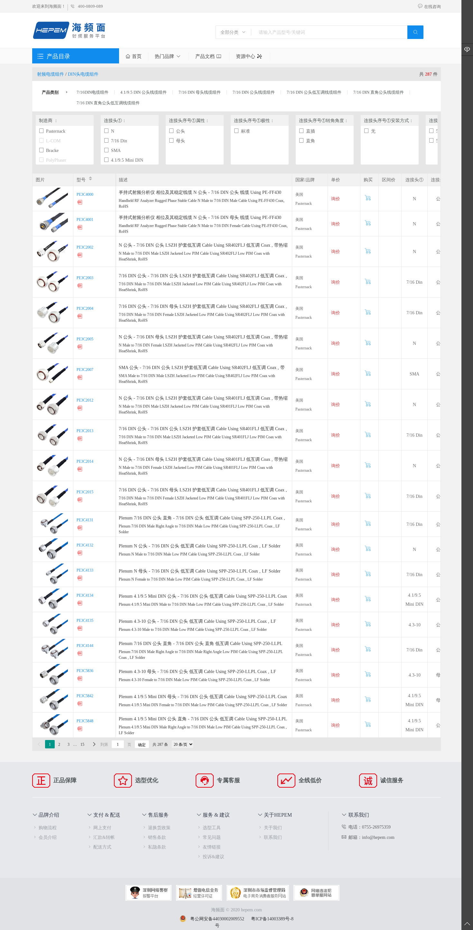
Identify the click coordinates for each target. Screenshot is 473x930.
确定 (142, 744)
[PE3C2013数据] (80, 439)
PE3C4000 (85, 194)
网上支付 (102, 827)
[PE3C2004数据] (80, 317)
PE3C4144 (85, 645)
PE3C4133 (85, 570)
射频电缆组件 (50, 74)
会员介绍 (48, 837)
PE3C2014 (85, 461)
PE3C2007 (85, 369)
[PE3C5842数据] (80, 704)
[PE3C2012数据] (80, 409)
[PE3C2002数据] (80, 256)
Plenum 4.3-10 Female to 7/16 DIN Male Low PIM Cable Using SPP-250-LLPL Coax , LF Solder (194, 679)
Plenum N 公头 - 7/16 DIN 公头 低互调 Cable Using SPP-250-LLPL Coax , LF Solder (200, 546)
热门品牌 (164, 56)
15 (82, 744)
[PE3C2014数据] (80, 470)
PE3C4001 (85, 219)
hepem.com (251, 909)
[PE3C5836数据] (80, 679)
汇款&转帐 (104, 837)
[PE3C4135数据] (80, 629)
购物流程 (48, 827)
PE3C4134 (85, 595)
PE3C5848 (85, 720)
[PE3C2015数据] (80, 501)
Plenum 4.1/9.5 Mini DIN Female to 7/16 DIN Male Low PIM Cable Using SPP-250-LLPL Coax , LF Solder (203, 704)
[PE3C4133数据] (80, 579)
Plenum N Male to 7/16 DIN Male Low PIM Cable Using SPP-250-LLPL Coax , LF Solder (189, 553)
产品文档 (205, 56)
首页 (137, 56)
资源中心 (245, 56)
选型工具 (212, 827)
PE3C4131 (85, 519)
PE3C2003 (85, 277)
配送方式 (102, 847)
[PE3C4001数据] (80, 228)
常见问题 (212, 837)
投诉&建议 (213, 856)
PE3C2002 (85, 247)
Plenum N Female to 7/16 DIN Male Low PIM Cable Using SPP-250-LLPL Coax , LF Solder (191, 579)
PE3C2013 (85, 430)
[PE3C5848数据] (80, 729)
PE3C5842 (85, 695)
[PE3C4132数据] (80, 554)
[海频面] (69, 31)
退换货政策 (159, 827)
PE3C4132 (85, 544)
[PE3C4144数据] (80, 654)
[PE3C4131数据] (80, 529)
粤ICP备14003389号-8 (272, 919)
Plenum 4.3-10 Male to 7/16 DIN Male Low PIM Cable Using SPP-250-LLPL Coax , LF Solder (193, 629)
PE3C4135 (85, 620)
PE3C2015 (85, 491)
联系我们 (273, 837)
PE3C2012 (85, 400)
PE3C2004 (85, 308)
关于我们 (273, 827)
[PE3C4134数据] (80, 604)
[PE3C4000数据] (80, 203)
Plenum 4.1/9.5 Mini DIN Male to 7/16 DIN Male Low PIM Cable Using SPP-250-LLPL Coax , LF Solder (201, 604)
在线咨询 (432, 6)
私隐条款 (157, 847)
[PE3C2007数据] (80, 378)
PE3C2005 (85, 338)
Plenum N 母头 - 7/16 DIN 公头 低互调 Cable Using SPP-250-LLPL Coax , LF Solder (200, 571)
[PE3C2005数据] (80, 348)
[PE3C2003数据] (80, 286)
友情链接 (212, 847)
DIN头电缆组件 (83, 74)
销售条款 (157, 837)
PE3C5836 (85, 670)
